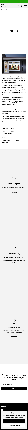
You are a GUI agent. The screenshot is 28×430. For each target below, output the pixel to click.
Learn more (14, 192)
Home (2, 9)
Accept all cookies (14, 421)
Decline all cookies (14, 425)
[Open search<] (18, 5)
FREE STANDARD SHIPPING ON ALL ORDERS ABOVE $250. (14, 1)
